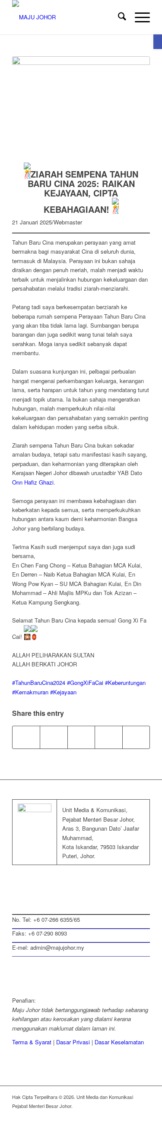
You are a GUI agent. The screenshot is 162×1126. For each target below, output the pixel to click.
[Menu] (138, 17)
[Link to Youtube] (143, 1115)
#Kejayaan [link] (63, 692)
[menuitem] (117, 17)
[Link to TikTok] (136, 737)
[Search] (117, 17)
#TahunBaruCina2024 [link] (38, 682)
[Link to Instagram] (108, 737)
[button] (157, 41)
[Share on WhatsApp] (53, 737)
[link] (33, 482)
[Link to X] (104, 1115)
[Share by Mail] (81, 737)
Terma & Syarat (31, 1042)
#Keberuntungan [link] (125, 682)
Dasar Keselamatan (119, 1042)
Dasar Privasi (73, 1042)
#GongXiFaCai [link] (85, 682)
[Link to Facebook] (91, 1115)
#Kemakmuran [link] (30, 692)
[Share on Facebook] (26, 737)
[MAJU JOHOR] (67, 17)
